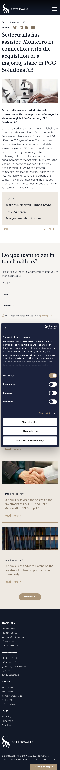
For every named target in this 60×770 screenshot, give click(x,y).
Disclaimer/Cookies (12, 759)
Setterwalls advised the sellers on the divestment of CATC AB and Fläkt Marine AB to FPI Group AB (28, 504)
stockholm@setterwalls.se (13, 637)
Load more (30, 596)
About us (6, 725)
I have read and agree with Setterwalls (28, 315)
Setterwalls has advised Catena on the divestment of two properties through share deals (28, 570)
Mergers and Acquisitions (23, 218)
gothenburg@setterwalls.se (14, 666)
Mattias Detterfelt (18, 205)
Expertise (6, 716)
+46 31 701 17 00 (9, 658)
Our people (7, 720)
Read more (11, 449)
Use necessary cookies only (30, 440)
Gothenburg (9, 652)
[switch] (53, 384)
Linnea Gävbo (42, 205)
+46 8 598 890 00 (9, 628)
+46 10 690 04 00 (9, 687)
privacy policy (46, 315)
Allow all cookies (30, 422)
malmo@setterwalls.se (12, 695)
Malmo (6, 681)
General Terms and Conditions (35, 759)
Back (6, 229)
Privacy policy (44, 755)
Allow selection (30, 431)
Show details (45, 413)
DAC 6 (52, 759)
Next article (50, 229)
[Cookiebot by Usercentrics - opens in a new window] (44, 327)
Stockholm (8, 623)
